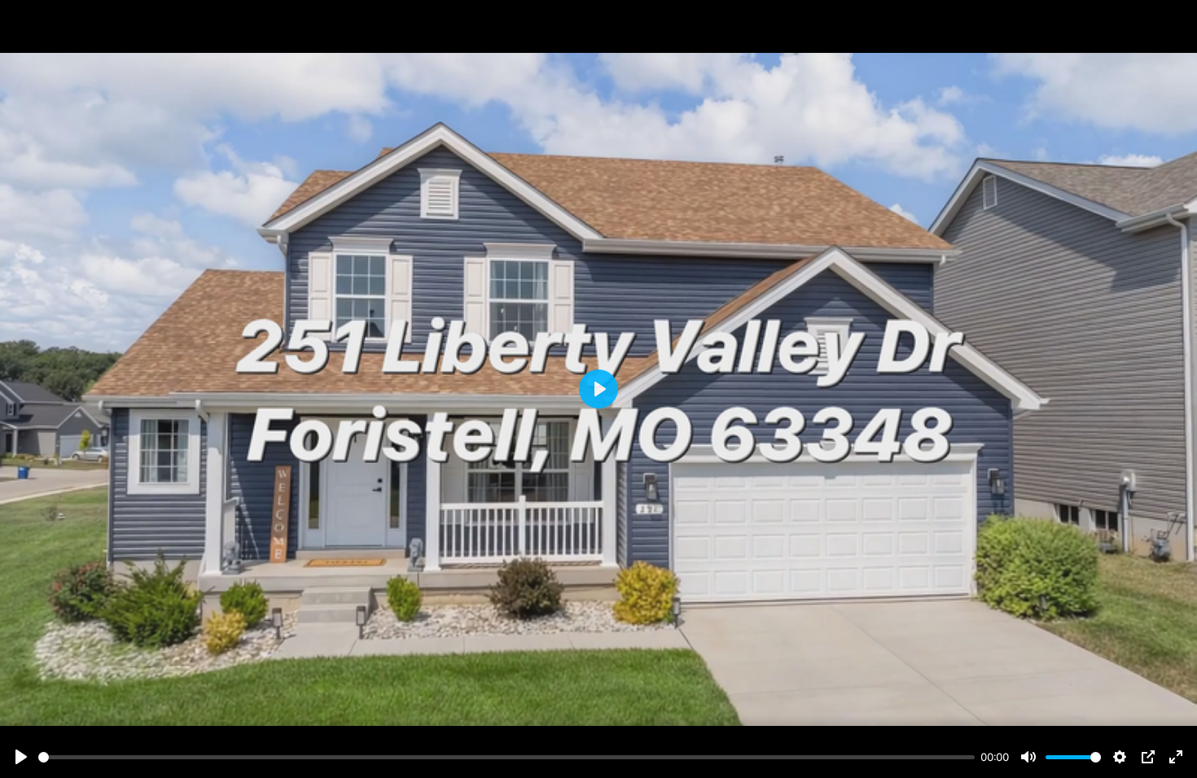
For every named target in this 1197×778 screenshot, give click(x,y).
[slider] (506, 757)
